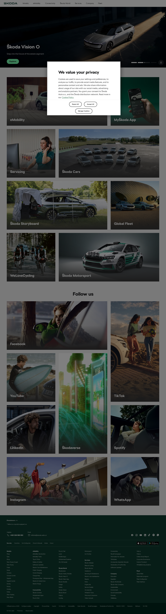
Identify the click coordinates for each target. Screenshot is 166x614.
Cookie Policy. (68, 97)
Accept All (90, 104)
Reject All (75, 104)
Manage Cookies (83, 111)
